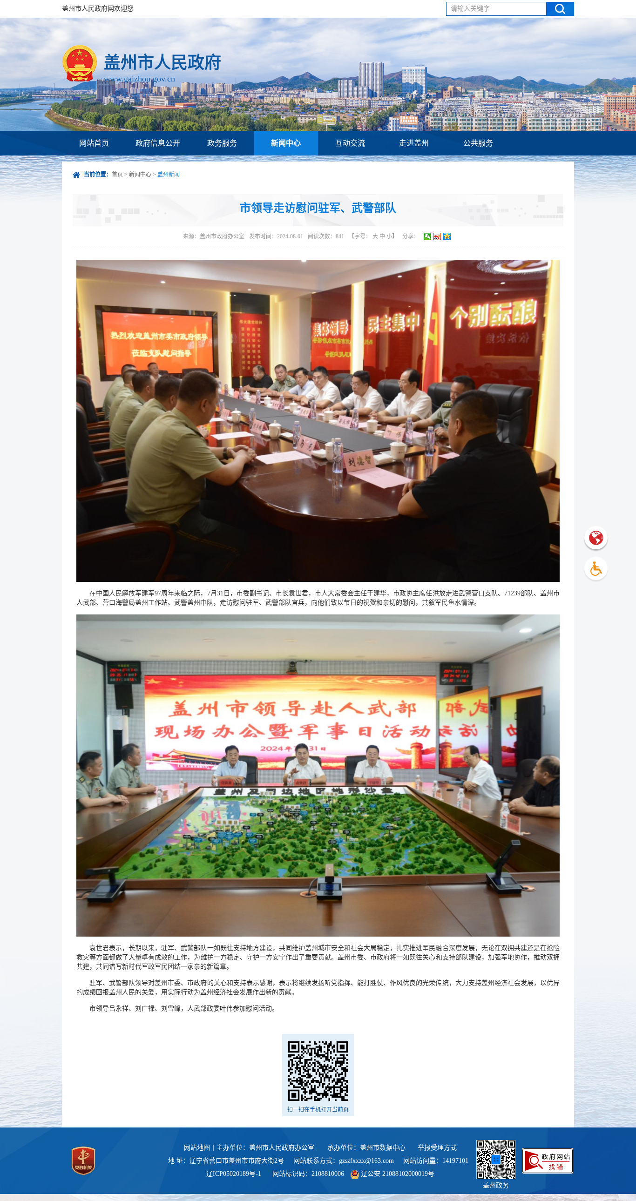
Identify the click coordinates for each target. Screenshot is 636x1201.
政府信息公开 (157, 143)
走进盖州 (414, 143)
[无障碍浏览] (596, 569)
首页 (117, 174)
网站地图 (197, 1147)
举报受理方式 (437, 1147)
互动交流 (350, 143)
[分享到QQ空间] (447, 236)
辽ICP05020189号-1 (234, 1173)
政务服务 (222, 143)
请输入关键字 (470, 8)
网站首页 (94, 143)
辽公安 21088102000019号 (396, 1173)
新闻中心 (286, 143)
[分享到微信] (428, 236)
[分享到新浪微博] (437, 236)
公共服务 (478, 143)
